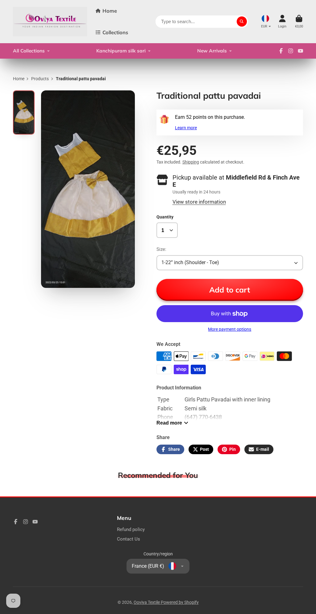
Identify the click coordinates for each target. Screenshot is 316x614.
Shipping (190, 162)
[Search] (242, 21)
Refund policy (131, 529)
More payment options (229, 329)
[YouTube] (300, 51)
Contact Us (128, 539)
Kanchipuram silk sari (121, 51)
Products (40, 78)
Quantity (164, 216)
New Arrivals (212, 51)
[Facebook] (281, 51)
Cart (299, 21)
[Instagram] (290, 51)
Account (282, 21)
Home (109, 11)
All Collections (29, 51)
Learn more (186, 127)
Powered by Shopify (180, 602)
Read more (169, 422)
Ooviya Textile (147, 602)
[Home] (50, 21)
